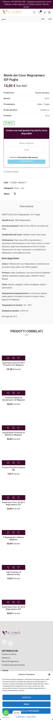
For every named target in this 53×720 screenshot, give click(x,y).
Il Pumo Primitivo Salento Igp (13, 468)
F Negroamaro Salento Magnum (13, 538)
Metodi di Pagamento (10, 661)
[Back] (4, 19)
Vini (22, 188)
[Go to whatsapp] (6, 713)
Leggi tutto (8, 358)
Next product (49, 19)
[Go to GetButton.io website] (6, 717)
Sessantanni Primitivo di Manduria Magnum (13, 434)
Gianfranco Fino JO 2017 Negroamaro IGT (13, 503)
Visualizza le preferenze (26, 711)
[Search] (34, 12)
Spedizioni (6, 658)
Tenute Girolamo (42, 93)
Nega (26, 704)
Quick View (13, 358)
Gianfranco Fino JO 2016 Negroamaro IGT (13, 608)
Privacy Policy (31, 717)
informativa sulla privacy (28, 157)
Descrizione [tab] (26, 206)
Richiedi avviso (26, 161)
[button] (49, 674)
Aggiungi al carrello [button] (8, 567)
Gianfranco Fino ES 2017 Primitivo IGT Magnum (13, 364)
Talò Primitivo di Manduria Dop (13, 573)
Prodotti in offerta (9, 654)
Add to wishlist (13, 172)
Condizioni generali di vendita (13, 665)
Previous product (43, 19)
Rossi (16, 188)
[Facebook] (4, 641)
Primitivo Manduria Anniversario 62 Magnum (13, 399)
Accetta (26, 697)
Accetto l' (24, 157)
